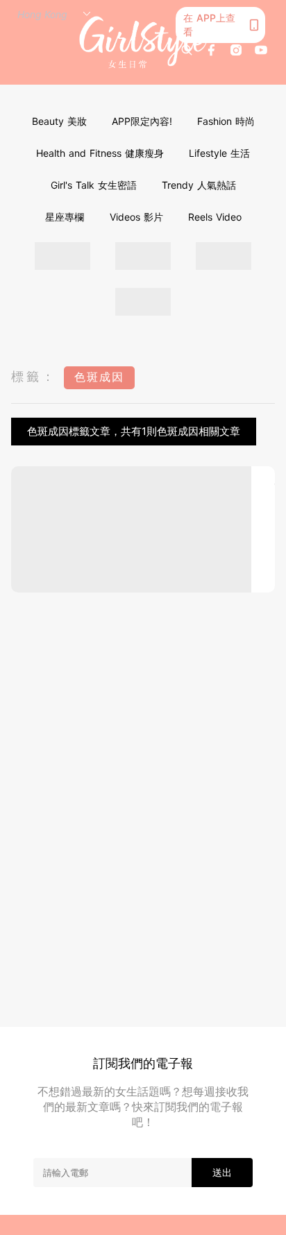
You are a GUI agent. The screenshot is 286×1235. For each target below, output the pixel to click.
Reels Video (215, 217)
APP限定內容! (142, 121)
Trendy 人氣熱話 (199, 185)
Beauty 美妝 (59, 121)
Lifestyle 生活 (219, 153)
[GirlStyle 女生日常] (143, 43)
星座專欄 (64, 217)
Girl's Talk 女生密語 (94, 185)
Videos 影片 (136, 217)
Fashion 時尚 (226, 121)
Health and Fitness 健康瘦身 (100, 153)
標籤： (34, 376)
